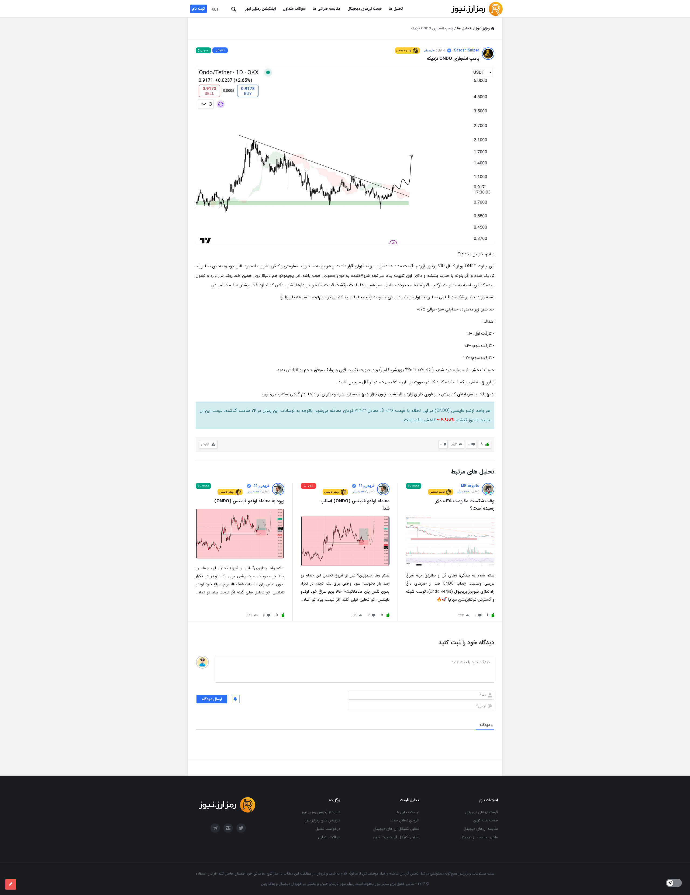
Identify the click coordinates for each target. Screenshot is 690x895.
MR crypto (470, 486)
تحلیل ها (396, 9)
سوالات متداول (294, 9)
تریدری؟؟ (366, 486)
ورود (214, 9)
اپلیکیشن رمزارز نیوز (260, 9)
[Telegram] (215, 828)
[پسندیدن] (487, 444)
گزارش (205, 444)
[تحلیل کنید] (10, 884)
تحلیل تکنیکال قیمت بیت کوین (396, 837)
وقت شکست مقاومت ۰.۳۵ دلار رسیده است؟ (464, 504)
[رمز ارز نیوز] (475, 9)
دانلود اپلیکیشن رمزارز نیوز (321, 812)
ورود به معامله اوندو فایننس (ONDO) (249, 501)
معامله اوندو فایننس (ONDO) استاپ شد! (354, 504)
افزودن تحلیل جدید (404, 820)
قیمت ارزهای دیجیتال (364, 9)
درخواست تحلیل (327, 829)
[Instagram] (228, 828)
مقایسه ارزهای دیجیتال (480, 829)
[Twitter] (241, 828)
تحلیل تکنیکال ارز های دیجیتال (396, 829)
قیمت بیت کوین (485, 820)
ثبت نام (198, 9)
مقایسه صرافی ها (326, 9)
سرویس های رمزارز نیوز (322, 820)
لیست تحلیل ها (407, 812)
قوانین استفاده (206, 873)
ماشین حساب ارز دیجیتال (479, 837)
